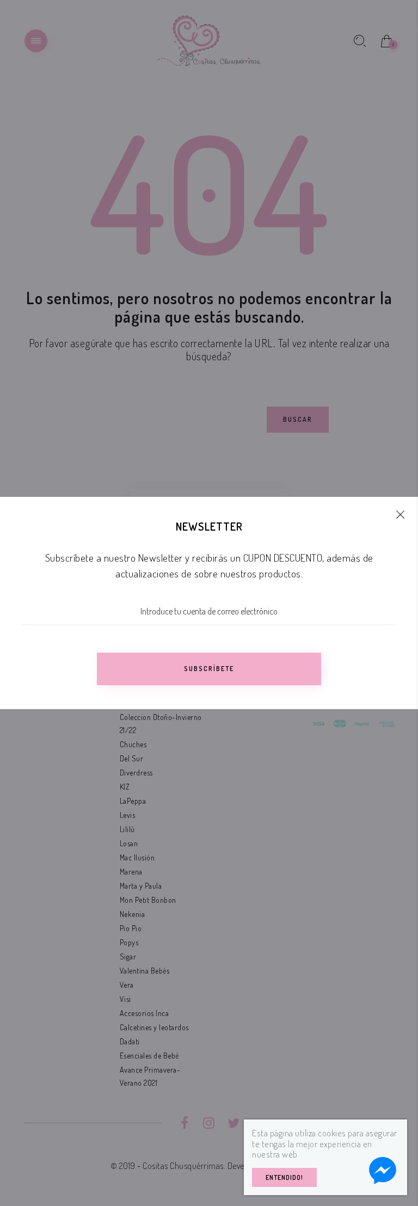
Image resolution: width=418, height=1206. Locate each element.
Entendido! (284, 1177)
